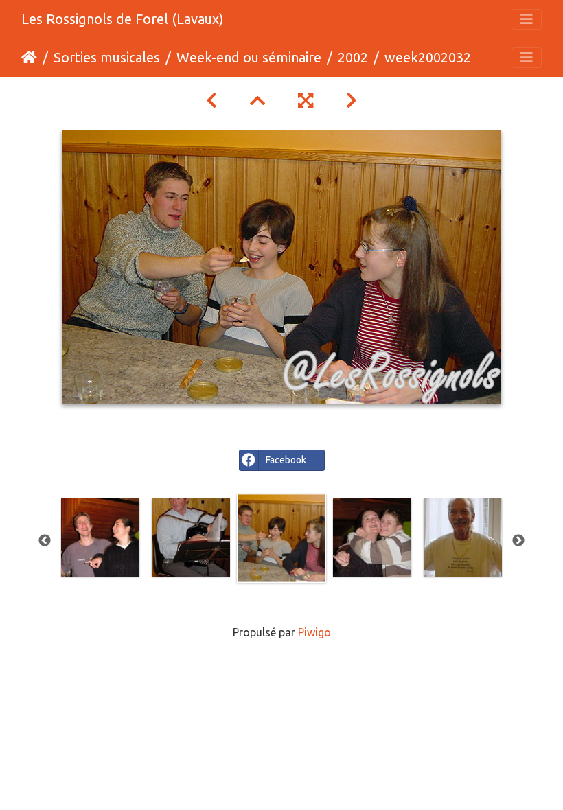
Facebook (286, 459)
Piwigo (314, 632)
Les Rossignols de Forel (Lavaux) (122, 19)
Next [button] (518, 541)
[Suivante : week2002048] (352, 101)
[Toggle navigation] (527, 19)
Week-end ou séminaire (248, 57)
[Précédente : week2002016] (211, 101)
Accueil (29, 57)
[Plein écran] (306, 101)
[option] (100, 537)
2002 (353, 57)
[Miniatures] (257, 101)
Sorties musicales (107, 57)
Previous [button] (44, 541)
